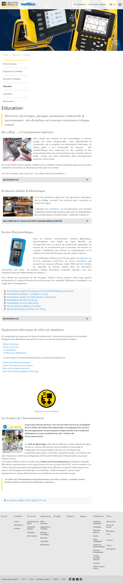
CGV (24, 579)
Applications (45, 516)
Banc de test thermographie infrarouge (20, 371)
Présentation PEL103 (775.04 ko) (22, 300)
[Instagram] (81, 579)
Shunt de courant (11, 347)
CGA (31, 579)
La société (31, 516)
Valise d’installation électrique (16, 362)
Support (83, 516)
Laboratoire (7, 94)
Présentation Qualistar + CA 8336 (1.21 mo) (27, 294)
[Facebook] (73, 579)
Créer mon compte (97, 4)
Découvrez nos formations (46, 411)
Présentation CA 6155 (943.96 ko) (22, 303)
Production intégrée (31, 528)
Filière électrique (10, 64)
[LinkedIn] (70, 579)
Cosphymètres (9, 350)
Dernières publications (97, 522)
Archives (17, 528)
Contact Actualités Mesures (96, 557)
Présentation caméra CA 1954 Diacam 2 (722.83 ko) (31, 297)
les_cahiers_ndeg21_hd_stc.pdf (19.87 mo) (26, 500)
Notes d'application (97, 540)
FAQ (64, 579)
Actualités (18, 516)
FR (111, 4)
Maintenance (8, 101)
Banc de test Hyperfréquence (16, 368)
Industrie (70, 516)
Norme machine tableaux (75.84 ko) (24, 306)
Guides (95, 536)
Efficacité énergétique (12, 79)
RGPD (56, 579)
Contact (109, 539)
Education (7, 86)
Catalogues (97, 527)
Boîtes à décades (11, 344)
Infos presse (111, 521)
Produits (57, 516)
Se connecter (79, 4)
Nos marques (32, 536)
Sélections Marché (97, 531)
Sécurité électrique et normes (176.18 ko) (26, 309)
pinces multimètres (78, 261)
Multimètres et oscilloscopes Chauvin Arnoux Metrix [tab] (32, 221)
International (18, 525)
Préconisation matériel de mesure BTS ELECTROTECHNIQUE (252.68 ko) (40, 291)
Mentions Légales (43, 579)
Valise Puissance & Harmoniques (18, 365)
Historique (30, 532)
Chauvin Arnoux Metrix (10, 579)
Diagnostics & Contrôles (13, 71)
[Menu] (120, 4)
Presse (109, 516)
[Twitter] (77, 579)
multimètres (54, 209)
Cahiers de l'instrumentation (99, 546)
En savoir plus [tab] (11, 179)
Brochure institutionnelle (98, 551)
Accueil (5, 55)
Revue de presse (109, 526)
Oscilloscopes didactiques (15, 352)
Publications (98, 516)
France (16, 521)
